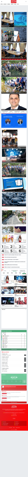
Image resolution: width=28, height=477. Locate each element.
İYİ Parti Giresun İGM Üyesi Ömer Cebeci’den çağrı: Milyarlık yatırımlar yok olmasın (6, 251)
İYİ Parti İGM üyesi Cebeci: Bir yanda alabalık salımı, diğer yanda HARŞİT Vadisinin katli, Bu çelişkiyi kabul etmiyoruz (6, 247)
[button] (2, 51)
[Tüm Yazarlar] (25, 114)
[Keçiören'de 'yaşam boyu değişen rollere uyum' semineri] (20, 290)
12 (20, 59)
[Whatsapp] (13, 418)
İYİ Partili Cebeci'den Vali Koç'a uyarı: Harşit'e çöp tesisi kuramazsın (15, 247)
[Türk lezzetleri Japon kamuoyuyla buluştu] (7, 290)
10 (17, 59)
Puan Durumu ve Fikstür (5, 423)
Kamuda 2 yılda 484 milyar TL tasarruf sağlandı (11, 259)
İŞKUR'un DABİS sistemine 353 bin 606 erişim (11, 264)
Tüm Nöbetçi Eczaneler (14, 402)
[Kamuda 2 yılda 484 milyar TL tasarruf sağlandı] (14, 155)
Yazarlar (17, 427)
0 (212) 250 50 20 (4, 393)
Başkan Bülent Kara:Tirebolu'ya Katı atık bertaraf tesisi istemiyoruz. (15, 251)
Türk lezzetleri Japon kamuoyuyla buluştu (7, 295)
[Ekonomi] (25, 309)
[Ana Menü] (1, 1)
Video (14, 427)
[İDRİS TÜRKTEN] (20, 121)
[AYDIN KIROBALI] (8, 121)
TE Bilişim (16, 429)
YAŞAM (16, 294)
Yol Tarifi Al (9, 393)
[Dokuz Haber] (13, 1)
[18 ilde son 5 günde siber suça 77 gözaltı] (7, 300)
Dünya (3, 294)
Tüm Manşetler (17, 423)
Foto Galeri (10, 427)
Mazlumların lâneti (20, 116)
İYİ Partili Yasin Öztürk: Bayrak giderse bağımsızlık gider (23, 251)
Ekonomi (3, 309)
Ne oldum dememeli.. (7, 116)
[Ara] (26, 1)
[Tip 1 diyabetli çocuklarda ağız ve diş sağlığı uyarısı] (7, 279)
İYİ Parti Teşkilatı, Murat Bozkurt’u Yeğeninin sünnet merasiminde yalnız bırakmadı (23, 247)
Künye (19, 427)
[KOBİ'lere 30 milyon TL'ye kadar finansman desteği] (14, 199)
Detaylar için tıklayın (14, 349)
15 (25, 59)
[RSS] (14, 418)
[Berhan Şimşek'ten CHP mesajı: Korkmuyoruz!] (20, 300)
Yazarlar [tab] (4, 114)
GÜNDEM (5, 245)
